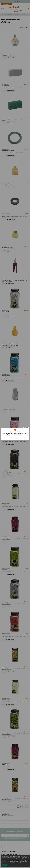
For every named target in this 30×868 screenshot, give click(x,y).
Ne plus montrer (26, 427)
